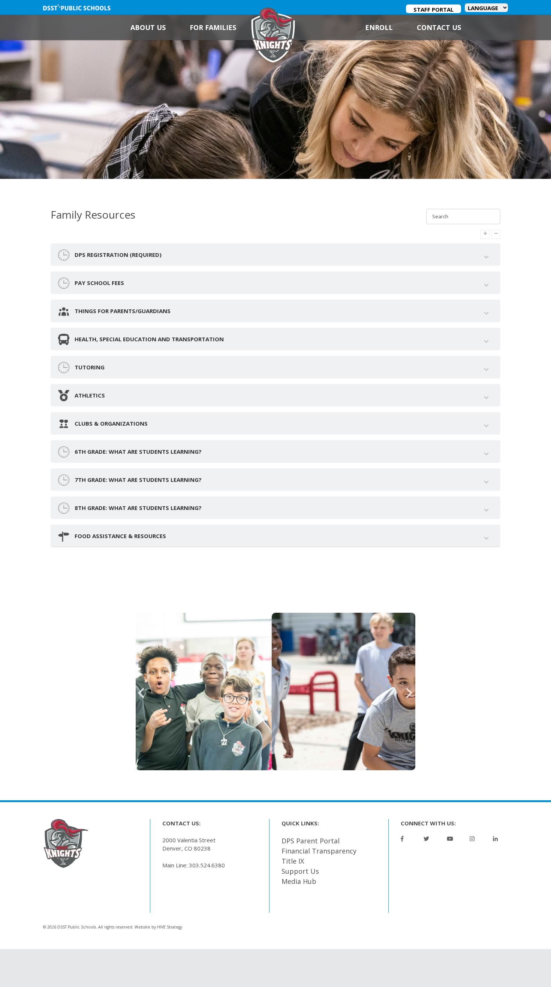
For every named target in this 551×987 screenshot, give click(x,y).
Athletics (89, 395)
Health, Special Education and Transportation (148, 339)
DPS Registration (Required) (117, 254)
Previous (141, 691)
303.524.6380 (207, 865)
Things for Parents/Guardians (122, 311)
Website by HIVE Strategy (158, 927)
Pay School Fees (98, 282)
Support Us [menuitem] (300, 871)
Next (409, 691)
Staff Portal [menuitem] (433, 9)
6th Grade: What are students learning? (137, 451)
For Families (213, 27)
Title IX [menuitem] (292, 861)
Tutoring (89, 367)
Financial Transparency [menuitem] (318, 850)
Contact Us (439, 27)
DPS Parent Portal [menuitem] (310, 840)
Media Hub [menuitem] (298, 881)
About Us (148, 27)
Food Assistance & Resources (119, 536)
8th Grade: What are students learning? (137, 508)
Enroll (379, 27)
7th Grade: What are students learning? (137, 479)
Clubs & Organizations (110, 423)
